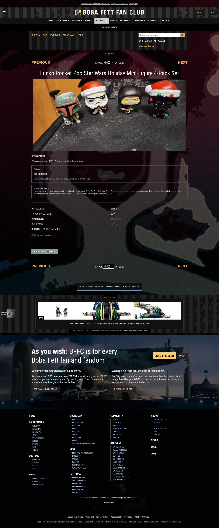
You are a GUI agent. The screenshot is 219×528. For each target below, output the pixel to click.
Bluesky (126, 287)
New (45, 34)
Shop (156, 431)
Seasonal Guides (79, 468)
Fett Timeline (77, 489)
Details (35, 466)
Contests (117, 422)
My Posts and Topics (40, 478)
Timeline (35, 450)
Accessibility (116, 517)
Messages (117, 434)
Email (117, 287)
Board (88, 21)
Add (81, 34)
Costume (76, 21)
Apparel (161, 41)
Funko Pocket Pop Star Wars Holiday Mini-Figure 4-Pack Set (62, 179)
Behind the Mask (79, 478)
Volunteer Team (160, 419)
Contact (157, 434)
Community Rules (75, 517)
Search (155, 440)
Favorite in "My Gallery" (45, 252)
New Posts (36, 481)
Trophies (116, 437)
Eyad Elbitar (118, 471)
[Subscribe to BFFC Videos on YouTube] (114, 509)
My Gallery (69, 34)
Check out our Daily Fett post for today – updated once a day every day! (109, 4)
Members (116, 425)
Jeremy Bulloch (119, 480)
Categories (36, 429)
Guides (75, 459)
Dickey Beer (117, 465)
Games (74, 440)
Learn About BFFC (124, 389)
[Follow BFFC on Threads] (119, 509)
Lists (34, 435)
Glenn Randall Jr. (120, 468)
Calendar (152, 21)
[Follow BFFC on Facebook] (95, 509)
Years (34, 447)
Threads (136, 287)
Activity (116, 419)
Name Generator (119, 428)
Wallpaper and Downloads (83, 443)
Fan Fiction (76, 437)
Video (74, 434)
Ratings (35, 441)
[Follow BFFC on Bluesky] (123, 509)
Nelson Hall (118, 474)
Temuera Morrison (120, 450)
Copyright (89, 517)
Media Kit (157, 422)
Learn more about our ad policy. (135, 331)
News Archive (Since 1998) (82, 453)
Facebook (99, 287)
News (112, 21)
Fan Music (76, 425)
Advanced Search (146, 46)
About (164, 21)
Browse (35, 34)
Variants (35, 463)
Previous (40, 62)
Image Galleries (78, 422)
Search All (147, 41)
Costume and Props (121, 477)
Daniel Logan (118, 453)
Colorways (36, 432)
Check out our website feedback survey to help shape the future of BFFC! (109, 498)
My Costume (36, 460)
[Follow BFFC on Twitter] (104, 509)
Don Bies (116, 456)
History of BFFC (160, 428)
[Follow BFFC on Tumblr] (109, 509)
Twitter (109, 287)
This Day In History (79, 481)
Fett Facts (76, 484)
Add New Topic (37, 484)
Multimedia (100, 21)
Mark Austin (118, 462)
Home (51, 21)
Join (212, 12)
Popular (55, 34)
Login (198, 12)
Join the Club (164, 356)
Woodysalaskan (44, 235)
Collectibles (61, 21)
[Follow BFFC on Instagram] (100, 509)
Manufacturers (38, 438)
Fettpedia (124, 21)
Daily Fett (76, 419)
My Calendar (118, 447)
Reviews (35, 444)
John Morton (118, 459)
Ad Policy (128, 517)
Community (138, 21)
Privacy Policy (102, 517)
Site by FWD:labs (142, 517)
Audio (74, 428)
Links (115, 431)
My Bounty (36, 426)
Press (156, 425)
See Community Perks (45, 389)
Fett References (79, 487)
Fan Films (76, 431)
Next (183, 62)
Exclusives (76, 456)
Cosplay (35, 469)
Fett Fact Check (79, 465)
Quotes (75, 492)
